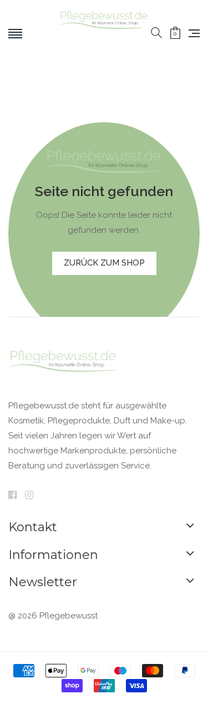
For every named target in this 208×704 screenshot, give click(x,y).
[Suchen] (156, 33)
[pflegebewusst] (104, 33)
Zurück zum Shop (104, 263)
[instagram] (29, 495)
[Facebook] (12, 495)
